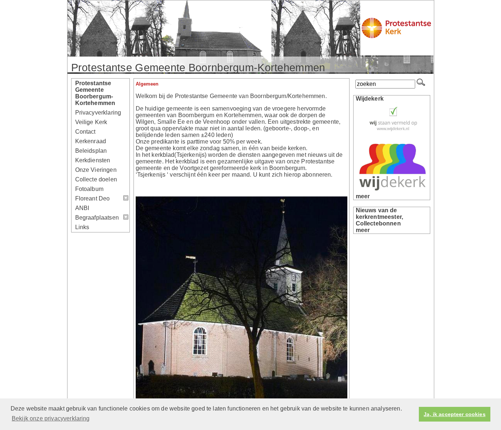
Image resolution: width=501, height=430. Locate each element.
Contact (85, 132)
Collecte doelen (96, 179)
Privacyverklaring (98, 112)
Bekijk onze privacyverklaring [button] (51, 418)
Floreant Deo (92, 198)
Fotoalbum (89, 189)
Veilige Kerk (91, 122)
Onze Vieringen (96, 170)
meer (363, 196)
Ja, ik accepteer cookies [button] (454, 414)
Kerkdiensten (92, 160)
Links (82, 227)
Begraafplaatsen (97, 217)
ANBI (82, 208)
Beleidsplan (91, 151)
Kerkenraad (90, 141)
